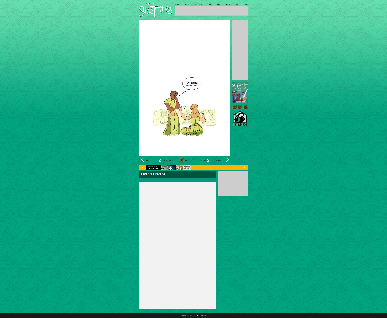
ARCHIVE (199, 4)
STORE (245, 4)
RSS (236, 4)
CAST (210, 4)
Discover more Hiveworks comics (153, 167)
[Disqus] (177, 220)
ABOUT (187, 4)
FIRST (149, 160)
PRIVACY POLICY (187, 315)
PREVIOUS (167, 160)
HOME (177, 4)
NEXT (203, 160)
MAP (218, 4)
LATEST (220, 160)
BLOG (227, 4)
